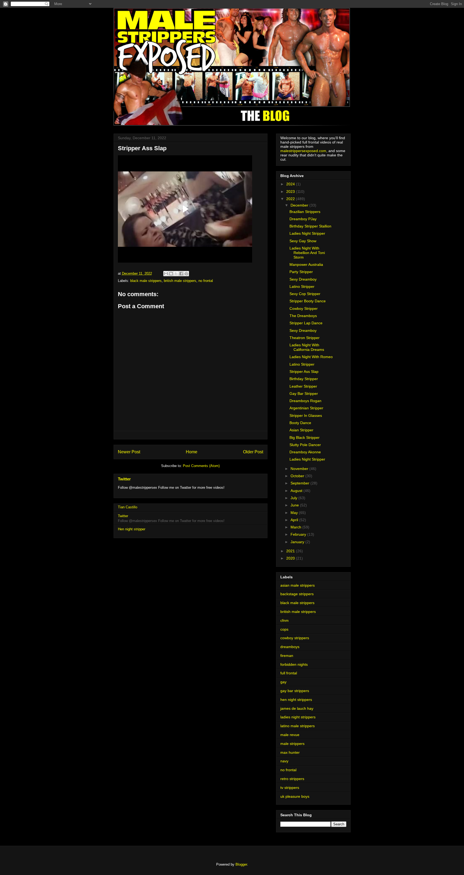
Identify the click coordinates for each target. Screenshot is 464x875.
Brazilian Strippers (304, 211)
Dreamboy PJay (303, 219)
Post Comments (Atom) (201, 466)
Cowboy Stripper (303, 308)
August (297, 490)
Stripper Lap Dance (305, 323)
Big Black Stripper (304, 437)
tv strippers (289, 787)
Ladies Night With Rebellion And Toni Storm (307, 252)
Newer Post (129, 452)
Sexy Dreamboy (303, 279)
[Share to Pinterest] (186, 273)
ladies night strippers (298, 717)
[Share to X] (176, 273)
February (299, 534)
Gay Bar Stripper (303, 393)
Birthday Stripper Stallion (310, 226)
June (295, 505)
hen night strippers (296, 699)
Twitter (124, 479)
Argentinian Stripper (306, 408)
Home (191, 452)
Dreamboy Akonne (305, 452)
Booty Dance (300, 423)
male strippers (292, 743)
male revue (289, 735)
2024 (291, 184)
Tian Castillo (127, 507)
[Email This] (166, 273)
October (298, 476)
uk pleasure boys (294, 796)
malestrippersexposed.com (303, 151)
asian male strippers (297, 585)
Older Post (253, 452)
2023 (291, 191)
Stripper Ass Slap (303, 371)
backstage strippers (297, 594)
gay (283, 682)
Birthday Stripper (303, 379)
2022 (291, 199)
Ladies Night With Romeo (311, 357)
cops (284, 629)
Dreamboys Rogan (305, 401)
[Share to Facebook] (181, 273)
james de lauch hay (296, 708)
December (300, 205)
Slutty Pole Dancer (305, 445)
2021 (291, 551)
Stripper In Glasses (305, 415)
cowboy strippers (294, 638)
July (294, 498)
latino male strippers (297, 726)
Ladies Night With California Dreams (306, 347)
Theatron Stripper (304, 338)
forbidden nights (294, 664)
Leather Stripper (303, 386)
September (300, 483)
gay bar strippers (294, 691)
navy (284, 761)
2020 (291, 558)
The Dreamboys (303, 316)
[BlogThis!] (171, 273)
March (296, 527)
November (300, 468)
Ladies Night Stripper (307, 233)
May (295, 512)
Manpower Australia (306, 264)
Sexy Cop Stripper (304, 294)
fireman (286, 655)
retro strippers (292, 779)
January (298, 542)
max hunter (290, 752)
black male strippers (146, 281)
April (295, 520)
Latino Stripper (301, 286)
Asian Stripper (301, 430)
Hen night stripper (131, 529)
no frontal (205, 281)
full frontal (288, 673)
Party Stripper (301, 272)
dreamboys (289, 647)
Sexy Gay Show (302, 241)
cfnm (284, 620)
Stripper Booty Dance (307, 301)
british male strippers (180, 281)
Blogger (241, 864)
